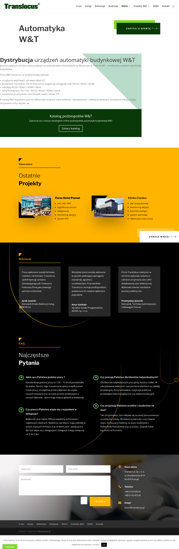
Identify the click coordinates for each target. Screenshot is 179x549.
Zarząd (88, 6)
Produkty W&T (140, 6)
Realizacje (113, 6)
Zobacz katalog (71, 128)
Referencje (100, 6)
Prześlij (100, 501)
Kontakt (166, 6)
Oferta (125, 6)
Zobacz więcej (159, 237)
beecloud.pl (44, 531)
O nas (79, 6)
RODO (156, 6)
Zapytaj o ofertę (138, 28)
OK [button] (104, 544)
